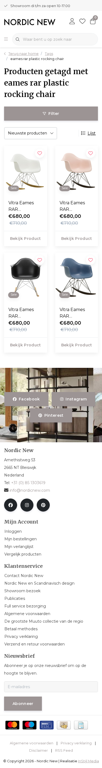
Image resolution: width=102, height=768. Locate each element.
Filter (53, 113)
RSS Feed (64, 750)
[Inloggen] (72, 22)
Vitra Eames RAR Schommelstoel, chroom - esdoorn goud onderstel (24, 206)
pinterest (54, 415)
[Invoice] (81, 725)
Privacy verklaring (76, 743)
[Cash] (64, 725)
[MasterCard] (12, 725)
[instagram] (26, 505)
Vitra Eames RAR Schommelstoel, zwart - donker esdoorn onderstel (76, 206)
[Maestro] (29, 725)
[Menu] (6, 39)
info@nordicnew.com (30, 490)
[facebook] (10, 505)
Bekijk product (25, 238)
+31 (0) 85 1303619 (28, 482)
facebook (29, 399)
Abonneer (23, 703)
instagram (76, 399)
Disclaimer (38, 750)
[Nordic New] (29, 21)
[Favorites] (82, 22)
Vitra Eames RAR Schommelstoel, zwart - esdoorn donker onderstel (76, 313)
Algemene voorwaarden (31, 743)
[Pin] (47, 725)
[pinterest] (43, 505)
